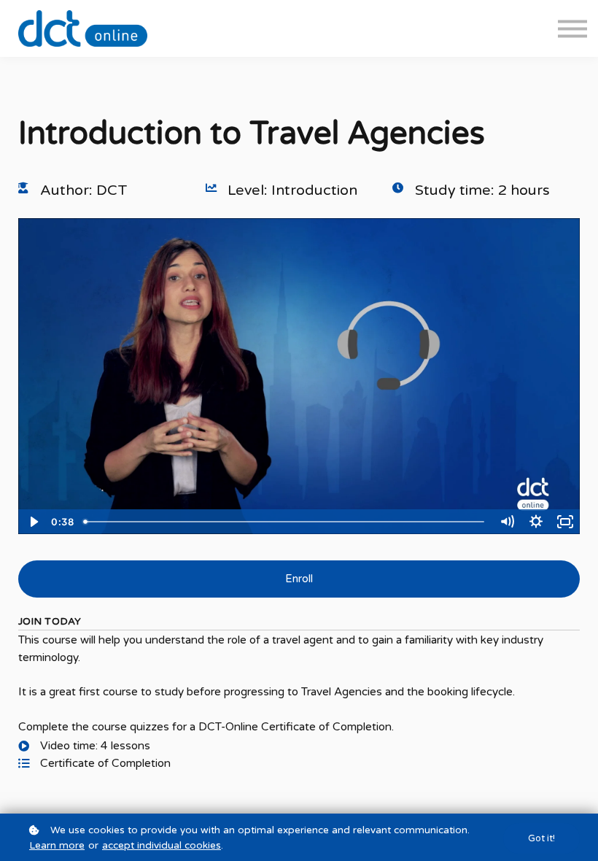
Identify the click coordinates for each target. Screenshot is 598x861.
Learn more (57, 846)
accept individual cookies (161, 846)
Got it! (541, 838)
